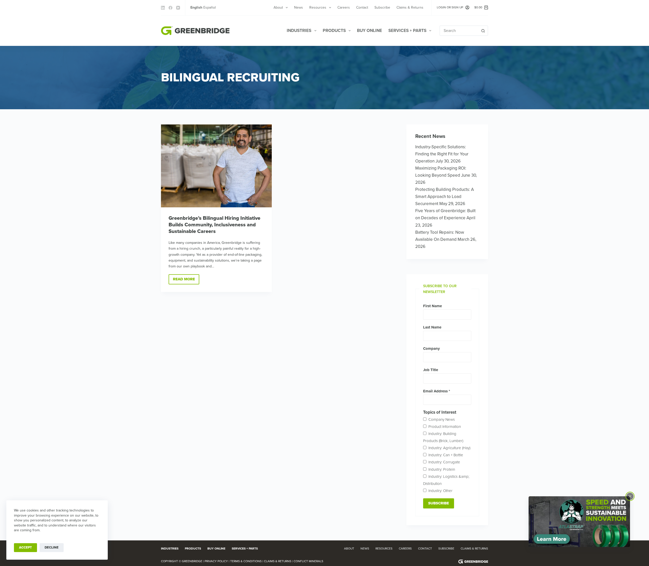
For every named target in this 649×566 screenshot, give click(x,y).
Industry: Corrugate (444, 462)
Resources (317, 7)
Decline (52, 547)
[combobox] (459, 31)
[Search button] (483, 30)
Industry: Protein (441, 469)
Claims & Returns (409, 7)
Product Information (444, 426)
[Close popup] (630, 496)
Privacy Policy (216, 561)
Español (209, 7)
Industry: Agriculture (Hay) (449, 448)
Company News (441, 419)
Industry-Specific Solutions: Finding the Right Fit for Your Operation (441, 154)
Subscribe (382, 7)
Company (431, 348)
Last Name (432, 327)
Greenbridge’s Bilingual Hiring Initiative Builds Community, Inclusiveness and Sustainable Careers (214, 224)
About (278, 7)
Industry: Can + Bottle (445, 455)
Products (334, 30)
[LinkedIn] (163, 8)
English (196, 7)
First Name (432, 306)
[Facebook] (170, 8)
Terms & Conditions (246, 561)
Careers (343, 7)
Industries (299, 30)
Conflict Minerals (308, 561)
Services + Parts (407, 30)
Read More (186, 280)
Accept (25, 547)
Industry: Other (440, 490)
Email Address (436, 391)
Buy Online (369, 30)
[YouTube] (178, 8)
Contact (362, 7)
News (298, 7)
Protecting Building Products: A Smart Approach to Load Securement (444, 196)
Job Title (430, 370)
